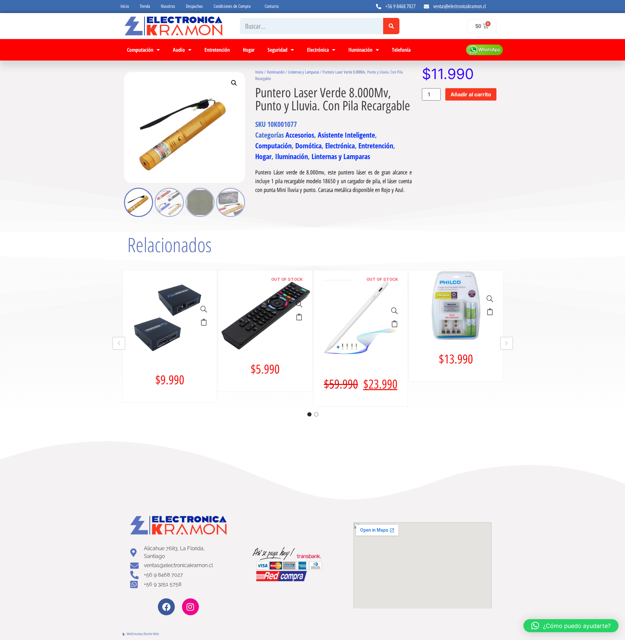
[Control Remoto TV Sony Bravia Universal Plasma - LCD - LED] (299, 304)
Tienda (145, 6)
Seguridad (277, 49)
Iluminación (360, 49)
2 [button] (316, 414)
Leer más (299, 317)
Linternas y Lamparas (303, 72)
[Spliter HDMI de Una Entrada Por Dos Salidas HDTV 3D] (204, 309)
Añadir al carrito (471, 94)
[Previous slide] (118, 343)
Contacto (272, 6)
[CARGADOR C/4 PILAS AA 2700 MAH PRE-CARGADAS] (490, 299)
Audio (179, 49)
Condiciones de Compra (232, 6)
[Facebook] (166, 606)
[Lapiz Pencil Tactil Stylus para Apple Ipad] (394, 311)
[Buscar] (391, 26)
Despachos (194, 6)
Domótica (308, 145)
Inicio (124, 6)
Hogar (249, 49)
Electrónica (318, 49)
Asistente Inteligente (346, 135)
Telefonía (401, 49)
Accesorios (299, 135)
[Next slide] (506, 343)
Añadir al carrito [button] (204, 322)
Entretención (217, 49)
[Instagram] (190, 606)
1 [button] (309, 414)
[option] (169, 336)
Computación (140, 49)
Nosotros (168, 6)
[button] (234, 83)
